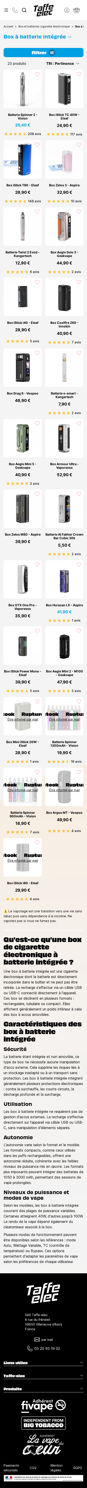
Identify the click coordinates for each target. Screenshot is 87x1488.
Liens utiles (16, 1362)
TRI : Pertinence (60, 63)
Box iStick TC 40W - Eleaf (64, 116)
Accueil (8, 26)
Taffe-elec (14, 1375)
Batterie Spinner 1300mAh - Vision (64, 743)
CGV (33, 1468)
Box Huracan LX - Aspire (64, 605)
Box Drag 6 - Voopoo (22, 393)
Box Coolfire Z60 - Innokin (64, 324)
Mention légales (57, 1467)
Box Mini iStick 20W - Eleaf (22, 743)
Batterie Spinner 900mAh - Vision (23, 814)
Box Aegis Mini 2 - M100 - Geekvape (64, 673)
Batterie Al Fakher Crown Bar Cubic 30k (64, 536)
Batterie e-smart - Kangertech (64, 395)
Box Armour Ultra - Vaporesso (64, 465)
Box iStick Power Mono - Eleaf (22, 673)
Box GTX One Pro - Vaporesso (22, 607)
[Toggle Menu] (6, 10)
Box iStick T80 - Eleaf (22, 185)
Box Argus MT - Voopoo (64, 812)
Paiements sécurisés (11, 1467)
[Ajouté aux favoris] (37, 74)
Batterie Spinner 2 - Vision (22, 116)
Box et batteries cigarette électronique (44, 26)
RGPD (77, 1468)
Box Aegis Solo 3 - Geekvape (64, 254)
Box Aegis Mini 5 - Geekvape (22, 465)
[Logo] (44, 10)
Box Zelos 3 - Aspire (64, 185)
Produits (13, 1388)
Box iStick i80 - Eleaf (22, 883)
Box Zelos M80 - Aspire (23, 534)
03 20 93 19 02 (47, 1348)
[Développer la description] (69, 36)
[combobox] (24, 10)
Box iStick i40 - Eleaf (22, 323)
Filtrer (39, 52)
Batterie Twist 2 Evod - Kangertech (23, 254)
